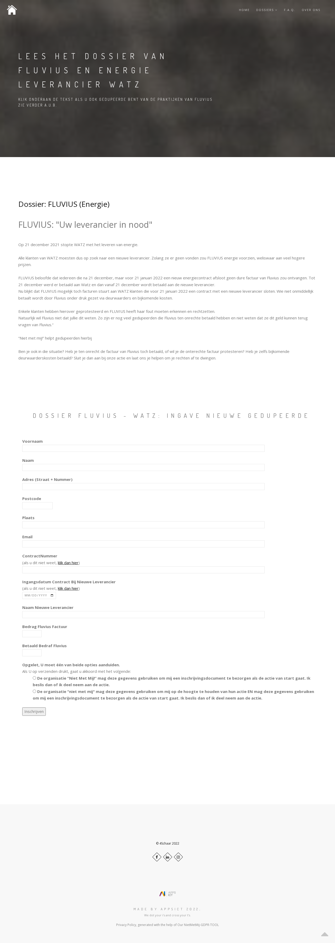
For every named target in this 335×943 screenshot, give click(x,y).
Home (244, 10)
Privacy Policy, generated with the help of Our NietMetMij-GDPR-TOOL (167, 925)
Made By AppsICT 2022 (166, 909)
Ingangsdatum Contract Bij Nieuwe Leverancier (69, 581)
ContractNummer (39, 555)
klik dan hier (68, 562)
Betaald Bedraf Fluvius (44, 645)
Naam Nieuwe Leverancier (48, 607)
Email (27, 536)
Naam (28, 460)
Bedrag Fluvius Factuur (44, 626)
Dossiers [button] (265, 10)
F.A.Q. (289, 10)
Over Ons (311, 10)
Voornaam (32, 441)
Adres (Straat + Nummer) (47, 479)
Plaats (28, 517)
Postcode (31, 498)
